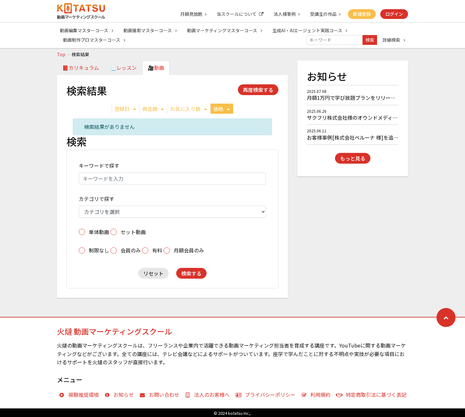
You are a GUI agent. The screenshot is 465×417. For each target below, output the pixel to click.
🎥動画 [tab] (156, 67)
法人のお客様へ (212, 394)
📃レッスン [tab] (123, 67)
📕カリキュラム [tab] (80, 67)
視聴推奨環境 (83, 394)
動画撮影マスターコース (148, 30)
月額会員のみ (189, 250)
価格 (218, 108)
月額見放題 (191, 14)
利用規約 (320, 394)
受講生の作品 (323, 14)
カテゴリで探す (96, 198)
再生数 (150, 108)
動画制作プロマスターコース (92, 40)
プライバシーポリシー (270, 394)
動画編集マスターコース (84, 30)
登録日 (122, 108)
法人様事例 (285, 14)
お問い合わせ (164, 394)
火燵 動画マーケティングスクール (114, 331)
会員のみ (131, 250)
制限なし (99, 250)
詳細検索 (391, 40)
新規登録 (362, 14)
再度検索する (258, 90)
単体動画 (99, 232)
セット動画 (133, 232)
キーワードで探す (99, 165)
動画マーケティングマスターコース (222, 30)
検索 (369, 40)
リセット (153, 273)
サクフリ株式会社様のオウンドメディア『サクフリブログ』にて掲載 (385, 117)
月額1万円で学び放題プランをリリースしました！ (364, 97)
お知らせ (124, 394)
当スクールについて (237, 14)
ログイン (394, 14)
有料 (157, 250)
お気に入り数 (185, 108)
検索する (191, 273)
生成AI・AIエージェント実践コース (307, 30)
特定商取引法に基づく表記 (376, 394)
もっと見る (352, 158)
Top (61, 54)
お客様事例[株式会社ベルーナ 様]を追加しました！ (365, 137)
